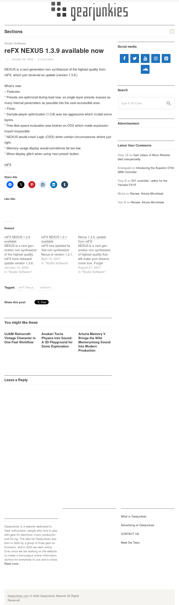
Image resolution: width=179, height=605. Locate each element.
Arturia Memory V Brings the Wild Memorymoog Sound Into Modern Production (94, 342)
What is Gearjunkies (133, 516)
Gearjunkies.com (18, 596)
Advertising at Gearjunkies (137, 525)
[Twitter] (134, 58)
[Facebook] (124, 58)
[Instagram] (155, 58)
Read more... (12, 563)
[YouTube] (145, 58)
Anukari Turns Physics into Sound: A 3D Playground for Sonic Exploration (57, 340)
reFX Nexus (26, 287)
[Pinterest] (166, 58)
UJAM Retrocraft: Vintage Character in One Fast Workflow (20, 337)
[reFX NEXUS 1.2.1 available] (59, 250)
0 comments (46, 59)
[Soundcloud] (145, 69)
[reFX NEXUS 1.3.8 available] (22, 254)
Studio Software (15, 43)
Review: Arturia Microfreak (147, 193)
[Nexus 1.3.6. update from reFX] (96, 254)
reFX (7, 164)
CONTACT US (130, 534)
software (45, 287)
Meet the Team (130, 542)
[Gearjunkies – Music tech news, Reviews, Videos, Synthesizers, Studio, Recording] (89, 10)
